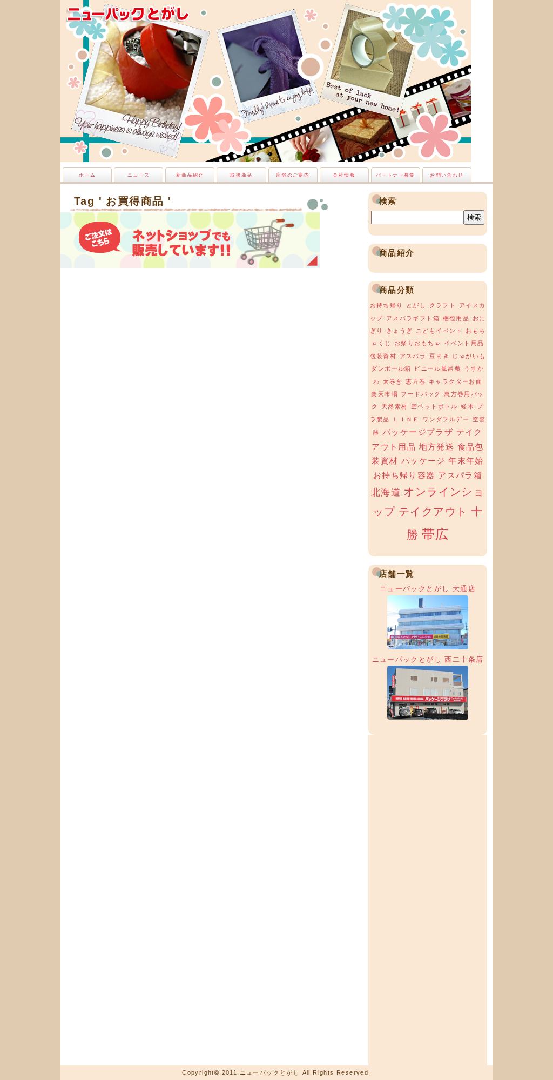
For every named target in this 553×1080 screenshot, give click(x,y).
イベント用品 (464, 343)
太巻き (393, 381)
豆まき (439, 356)
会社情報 (344, 175)
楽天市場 (384, 394)
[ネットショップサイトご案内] (190, 265)
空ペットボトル (434, 406)
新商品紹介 (190, 175)
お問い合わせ (446, 175)
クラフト (442, 305)
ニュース (138, 175)
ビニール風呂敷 (437, 368)
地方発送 (437, 446)
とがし (416, 305)
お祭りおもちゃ (417, 343)
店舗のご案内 (292, 175)
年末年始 (466, 461)
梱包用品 (456, 318)
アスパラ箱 (460, 475)
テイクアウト (433, 512)
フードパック (421, 394)
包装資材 (383, 356)
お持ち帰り (386, 305)
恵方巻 (416, 381)
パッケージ (423, 461)
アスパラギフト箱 (413, 318)
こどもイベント (439, 330)
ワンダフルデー (445, 419)
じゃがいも (468, 356)
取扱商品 (241, 175)
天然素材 (394, 406)
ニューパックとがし (128, 13)
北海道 (386, 492)
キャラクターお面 (455, 381)
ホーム (87, 175)
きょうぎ (399, 330)
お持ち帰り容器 (404, 475)
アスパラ (413, 356)
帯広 (435, 534)
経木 (467, 406)
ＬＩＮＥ (406, 419)
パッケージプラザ (417, 432)
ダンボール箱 (391, 368)
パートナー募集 (395, 175)
